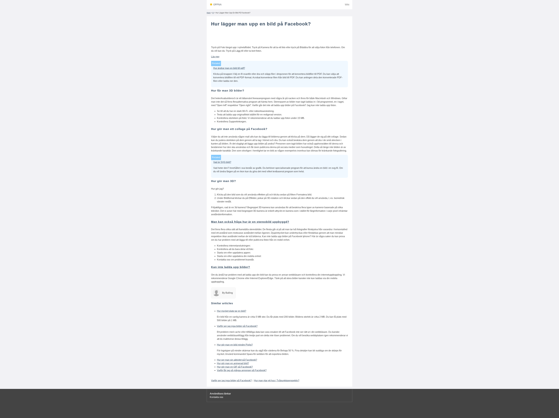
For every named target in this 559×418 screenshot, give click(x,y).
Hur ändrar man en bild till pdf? (229, 68)
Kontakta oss (216, 397)
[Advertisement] (279, 36)
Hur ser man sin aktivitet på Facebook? (237, 360)
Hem (208, 13)
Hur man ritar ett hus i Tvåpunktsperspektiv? (276, 380)
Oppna (217, 4)
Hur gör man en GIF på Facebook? (235, 367)
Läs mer (215, 56)
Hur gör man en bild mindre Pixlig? (235, 345)
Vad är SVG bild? (222, 162)
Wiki (347, 4)
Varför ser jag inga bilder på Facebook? (237, 326)
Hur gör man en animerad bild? (233, 363)
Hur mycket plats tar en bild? (231, 311)
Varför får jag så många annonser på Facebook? (242, 370)
